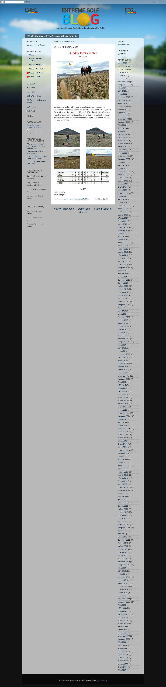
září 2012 (122, 497)
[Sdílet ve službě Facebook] (104, 199)
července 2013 (124, 466)
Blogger (104, 680)
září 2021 (122, 165)
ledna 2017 (122, 336)
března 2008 (123, 664)
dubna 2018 (123, 289)
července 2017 (124, 317)
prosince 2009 (124, 599)
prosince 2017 (124, 302)
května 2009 (123, 621)
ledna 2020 (122, 224)
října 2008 (122, 642)
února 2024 (122, 76)
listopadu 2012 (124, 490)
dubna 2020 (123, 215)
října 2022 (122, 125)
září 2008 (122, 645)
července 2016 (124, 354)
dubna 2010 (123, 586)
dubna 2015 (123, 401)
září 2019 (122, 236)
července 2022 (124, 134)
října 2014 (122, 419)
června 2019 (123, 246)
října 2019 (122, 233)
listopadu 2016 (124, 342)
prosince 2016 (124, 339)
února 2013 (122, 481)
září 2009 (122, 608)
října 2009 (122, 605)
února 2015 (122, 407)
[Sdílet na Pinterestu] (106, 199)
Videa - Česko (35, 77)
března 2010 (123, 590)
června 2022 (123, 137)
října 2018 (122, 271)
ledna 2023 (122, 116)
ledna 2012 (122, 521)
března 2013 (123, 478)
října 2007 (122, 670)
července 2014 (124, 429)
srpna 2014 (122, 425)
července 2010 (124, 577)
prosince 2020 (124, 193)
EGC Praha (31, 107)
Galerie (32, 55)
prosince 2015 (124, 376)
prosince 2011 (124, 525)
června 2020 (123, 209)
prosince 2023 (124, 82)
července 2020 (124, 206)
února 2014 (122, 444)
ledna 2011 (122, 559)
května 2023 (123, 103)
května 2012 (123, 509)
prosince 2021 (124, 156)
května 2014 (123, 435)
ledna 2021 (122, 190)
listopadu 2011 (124, 528)
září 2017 (122, 311)
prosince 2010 (124, 562)
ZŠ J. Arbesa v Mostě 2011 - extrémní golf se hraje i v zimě (36, 146)
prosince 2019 (124, 227)
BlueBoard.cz (123, 45)
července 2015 (124, 391)
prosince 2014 (124, 413)
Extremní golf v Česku (36, 45)
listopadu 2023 (124, 85)
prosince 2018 (124, 264)
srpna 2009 (122, 611)
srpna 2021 (122, 168)
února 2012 (122, 518)
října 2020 (122, 196)
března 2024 (123, 72)
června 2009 (123, 617)
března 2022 (123, 147)
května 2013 (123, 472)
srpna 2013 (122, 463)
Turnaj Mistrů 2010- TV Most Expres (36, 152)
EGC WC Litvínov (34, 96)
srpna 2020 (122, 202)
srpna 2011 (122, 537)
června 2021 (123, 175)
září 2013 (122, 460)
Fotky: (83, 189)
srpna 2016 (122, 351)
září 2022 (122, 128)
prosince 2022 (124, 119)
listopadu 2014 (124, 416)
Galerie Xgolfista (36, 69)
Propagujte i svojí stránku (35, 133)
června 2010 (123, 580)
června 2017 (123, 320)
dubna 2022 (123, 144)
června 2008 (123, 655)
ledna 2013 (122, 484)
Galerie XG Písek (36, 65)
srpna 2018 (122, 277)
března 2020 (123, 218)
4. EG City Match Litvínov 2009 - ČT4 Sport (37, 158)
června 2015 (123, 394)
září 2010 (122, 571)
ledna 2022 (122, 153)
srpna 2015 (122, 388)
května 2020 (123, 212)
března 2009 (123, 627)
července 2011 (124, 540)
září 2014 (122, 422)
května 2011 (123, 546)
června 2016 (123, 357)
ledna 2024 (122, 79)
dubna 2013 (123, 475)
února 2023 (122, 113)
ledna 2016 (122, 373)
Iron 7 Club (31, 92)
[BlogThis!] (99, 199)
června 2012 (123, 506)
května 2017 (123, 323)
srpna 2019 (122, 240)
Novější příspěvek (64, 208)
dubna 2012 (123, 512)
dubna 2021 (123, 181)
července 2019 (124, 243)
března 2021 (123, 184)
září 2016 (122, 348)
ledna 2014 (122, 447)
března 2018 (123, 292)
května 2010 (123, 583)
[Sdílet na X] (101, 199)
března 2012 (123, 515)
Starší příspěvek (103, 208)
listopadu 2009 (124, 602)
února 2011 (122, 555)
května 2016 (123, 360)
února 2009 (122, 630)
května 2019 (123, 249)
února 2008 (122, 667)
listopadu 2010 (124, 565)
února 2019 (122, 258)
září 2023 (122, 91)
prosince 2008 (124, 636)
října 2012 (122, 494)
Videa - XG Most (36, 73)
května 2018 (123, 286)
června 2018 (123, 283)
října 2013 (122, 456)
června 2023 (123, 100)
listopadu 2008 (124, 639)
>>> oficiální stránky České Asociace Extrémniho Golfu (52, 36)
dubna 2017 (123, 326)
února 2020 (122, 221)
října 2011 (122, 531)
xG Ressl (30, 116)
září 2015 (122, 385)
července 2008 (124, 651)
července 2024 (124, 66)
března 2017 (123, 329)
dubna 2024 (123, 69)
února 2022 (122, 150)
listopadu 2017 (124, 305)
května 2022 (123, 141)
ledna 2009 (122, 633)
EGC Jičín (31, 88)
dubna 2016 (123, 364)
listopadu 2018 (124, 268)
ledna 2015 (122, 410)
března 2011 (123, 552)
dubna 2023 (123, 106)
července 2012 (124, 503)
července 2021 (124, 172)
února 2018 (122, 295)
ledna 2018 (122, 298)
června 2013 (123, 469)
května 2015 (123, 398)
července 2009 (124, 614)
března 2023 (123, 110)
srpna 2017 (122, 314)
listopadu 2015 (124, 379)
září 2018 (122, 274)
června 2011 (123, 543)
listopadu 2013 (124, 453)
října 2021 (122, 162)
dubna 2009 (123, 624)
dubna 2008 (123, 661)
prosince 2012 (124, 487)
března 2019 (123, 255)
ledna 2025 (122, 63)
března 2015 (123, 404)
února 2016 (122, 370)
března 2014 (123, 441)
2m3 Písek (31, 111)
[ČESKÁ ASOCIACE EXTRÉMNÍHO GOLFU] (28, 130)
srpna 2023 (122, 94)
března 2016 (123, 367)
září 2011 (122, 534)
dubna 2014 (123, 438)
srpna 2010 (122, 574)
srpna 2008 (122, 648)
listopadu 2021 (124, 159)
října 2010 (122, 568)
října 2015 (122, 382)
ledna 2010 (122, 596)
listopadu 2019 (124, 230)
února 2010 (122, 593)
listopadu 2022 (124, 122)
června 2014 (123, 432)
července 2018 (124, 280)
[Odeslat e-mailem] (96, 199)
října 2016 (122, 345)
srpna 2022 (122, 131)
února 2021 (122, 187)
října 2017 (122, 308)
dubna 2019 (123, 252)
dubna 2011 (123, 549)
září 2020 (122, 199)
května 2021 (123, 178)
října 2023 (122, 88)
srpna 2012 (122, 500)
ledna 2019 (122, 261)
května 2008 (123, 658)
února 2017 (122, 332)
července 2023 (124, 97)
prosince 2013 (124, 450)
